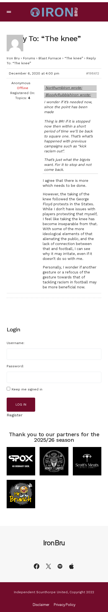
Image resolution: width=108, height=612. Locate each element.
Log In (21, 404)
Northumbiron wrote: (63, 88)
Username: (15, 343)
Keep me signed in (27, 389)
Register (14, 415)
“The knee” (74, 58)
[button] (8, 12)
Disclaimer (41, 604)
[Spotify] (60, 566)
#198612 (92, 73)
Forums (29, 58)
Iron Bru (13, 58)
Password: (15, 366)
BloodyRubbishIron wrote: (68, 95)
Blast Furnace (49, 58)
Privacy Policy (64, 604)
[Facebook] (36, 566)
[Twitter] (48, 566)
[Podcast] (71, 566)
